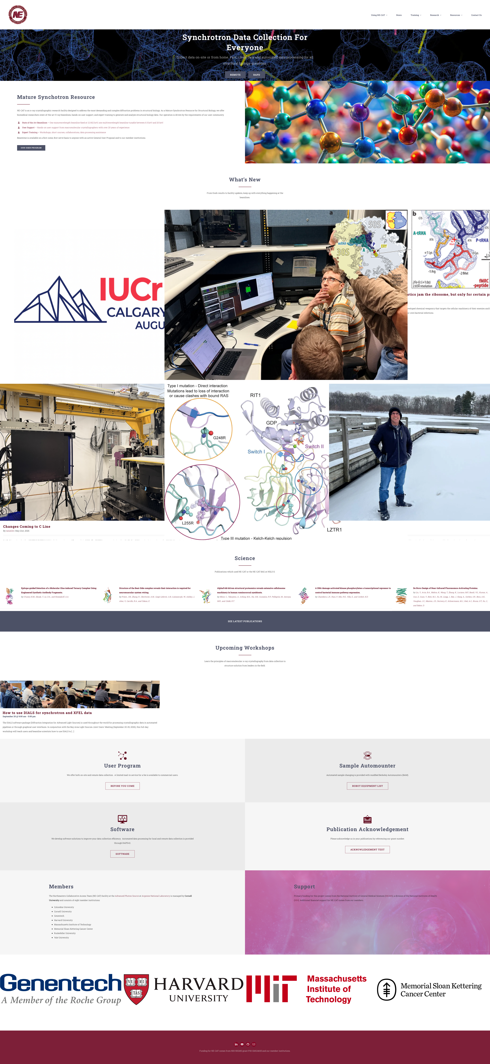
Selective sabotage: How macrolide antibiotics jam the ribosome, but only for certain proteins (450, 249)
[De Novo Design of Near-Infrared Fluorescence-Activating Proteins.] (401, 588)
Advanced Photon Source (127, 895)
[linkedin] (236, 1046)
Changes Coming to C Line (121, 452)
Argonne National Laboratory (156, 895)
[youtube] (242, 1046)
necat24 (10, 530)
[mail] (254, 1046)
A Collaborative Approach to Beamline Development (286, 301)
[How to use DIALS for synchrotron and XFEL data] (80, 694)
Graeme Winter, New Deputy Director (450, 452)
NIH (296, 900)
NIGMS (389, 895)
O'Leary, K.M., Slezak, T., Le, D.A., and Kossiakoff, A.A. (46, 597)
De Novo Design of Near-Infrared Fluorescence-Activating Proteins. (445, 588)
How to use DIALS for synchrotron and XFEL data (47, 713)
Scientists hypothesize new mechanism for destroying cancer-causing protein (286, 467)
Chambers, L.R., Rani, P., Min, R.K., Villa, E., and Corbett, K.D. (343, 597)
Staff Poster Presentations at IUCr (121, 307)
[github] (248, 1046)
